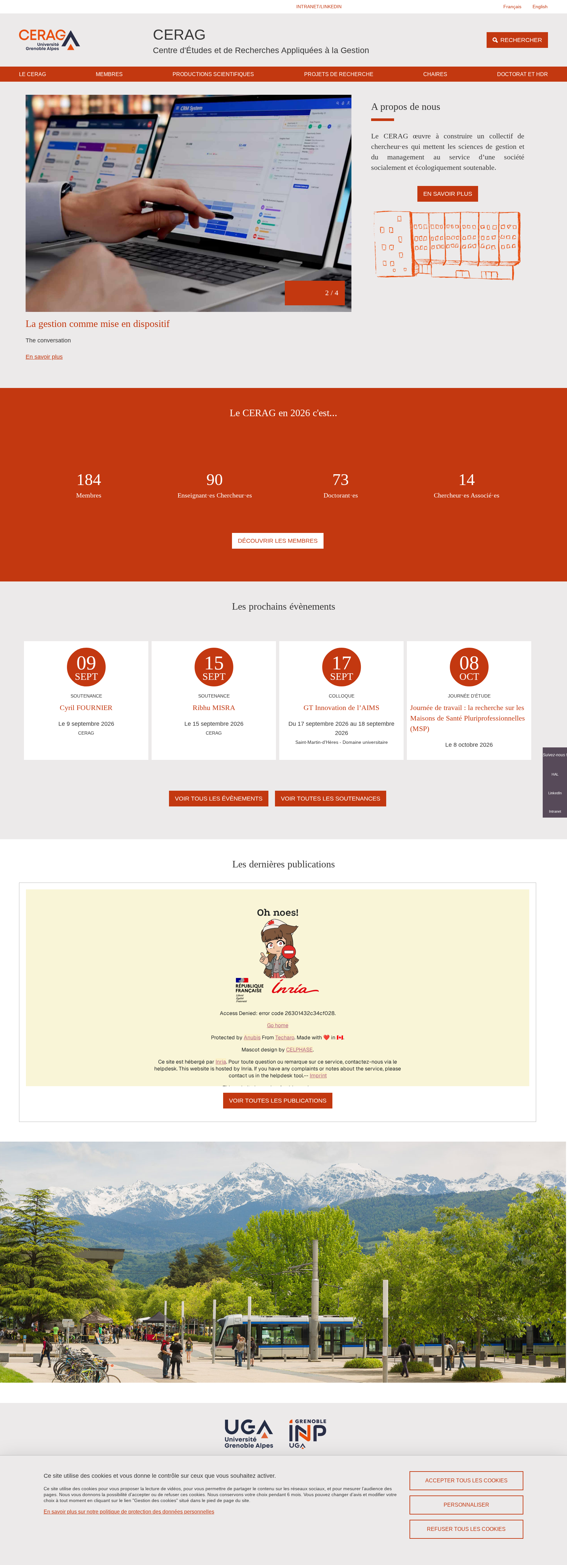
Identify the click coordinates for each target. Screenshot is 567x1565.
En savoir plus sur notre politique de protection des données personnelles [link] (129, 1511)
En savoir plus (44, 357)
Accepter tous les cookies (466, 1480)
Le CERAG (32, 74)
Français (512, 6)
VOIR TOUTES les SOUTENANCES (330, 798)
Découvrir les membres (278, 541)
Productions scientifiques (213, 74)
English (540, 6)
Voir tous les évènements (218, 798)
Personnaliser (466, 1505)
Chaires (435, 74)
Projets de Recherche (338, 74)
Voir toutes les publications (277, 1100)
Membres (109, 74)
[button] (319, 6)
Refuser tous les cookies (466, 1529)
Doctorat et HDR (522, 74)
